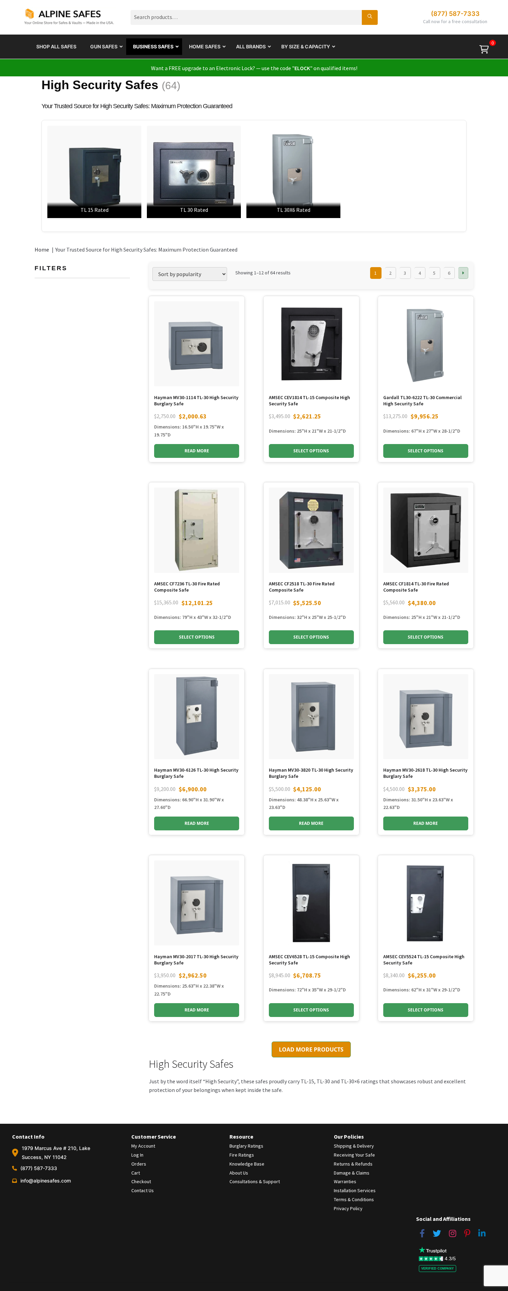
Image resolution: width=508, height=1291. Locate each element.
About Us (238, 1173)
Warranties (345, 1181)
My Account (143, 1146)
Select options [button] (311, 451)
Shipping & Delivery (354, 1146)
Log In (137, 1155)
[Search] (370, 17)
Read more (197, 451)
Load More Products (311, 1049)
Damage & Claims (351, 1173)
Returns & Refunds (353, 1164)
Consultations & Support (254, 1181)
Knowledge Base (246, 1164)
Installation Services (355, 1190)
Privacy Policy (348, 1208)
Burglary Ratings (246, 1146)
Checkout (141, 1181)
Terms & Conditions (354, 1199)
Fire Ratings (241, 1155)
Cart (135, 1173)
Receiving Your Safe (354, 1155)
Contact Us (142, 1190)
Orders (138, 1164)
